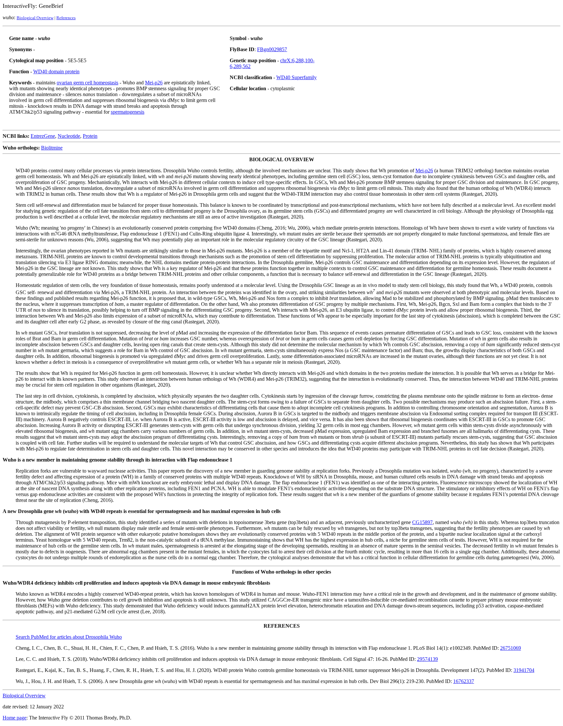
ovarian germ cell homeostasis (87, 82)
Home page (14, 717)
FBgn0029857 (272, 49)
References (66, 17)
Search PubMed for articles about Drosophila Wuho (69, 637)
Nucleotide (69, 136)
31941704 (523, 670)
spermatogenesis (127, 112)
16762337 (463, 681)
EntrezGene (43, 136)
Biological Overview (35, 17)
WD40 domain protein (56, 71)
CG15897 (422, 522)
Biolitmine (52, 147)
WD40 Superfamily (296, 77)
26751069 (510, 648)
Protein (90, 136)
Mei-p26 (154, 82)
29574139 (427, 659)
